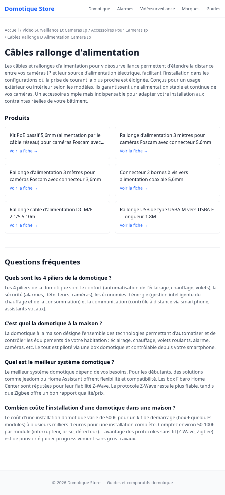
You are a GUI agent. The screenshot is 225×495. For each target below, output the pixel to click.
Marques (191, 8)
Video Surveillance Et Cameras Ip (55, 30)
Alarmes (125, 8)
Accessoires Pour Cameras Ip (119, 30)
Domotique (99, 8)
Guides (213, 8)
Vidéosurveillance (157, 8)
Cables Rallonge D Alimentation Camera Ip (49, 37)
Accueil (12, 30)
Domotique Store (29, 9)
